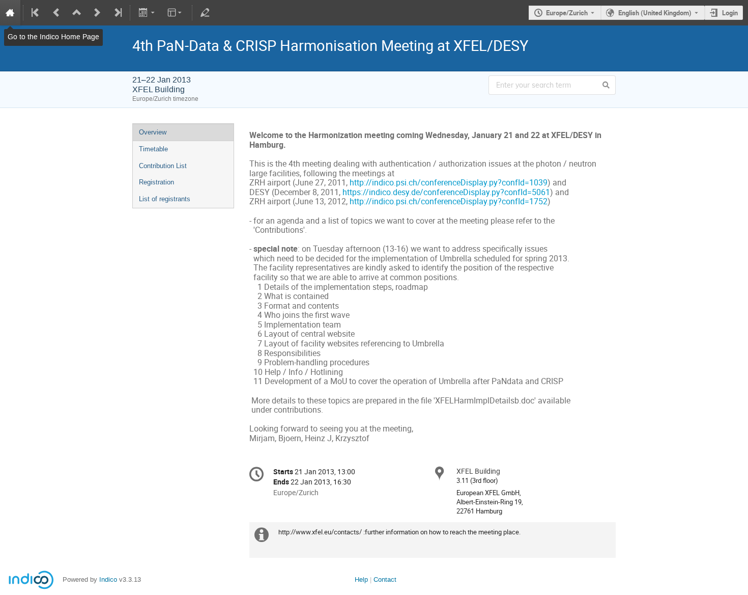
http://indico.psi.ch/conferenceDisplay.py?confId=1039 (448, 182)
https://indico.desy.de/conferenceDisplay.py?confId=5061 (446, 192)
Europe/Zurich (567, 12)
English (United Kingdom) (655, 12)
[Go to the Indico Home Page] (10, 12)
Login (730, 12)
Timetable (153, 149)
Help (361, 579)
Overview (152, 132)
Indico (108, 579)
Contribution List (163, 166)
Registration (156, 182)
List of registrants (164, 199)
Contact (384, 579)
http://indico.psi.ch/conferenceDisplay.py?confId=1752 (449, 201)
